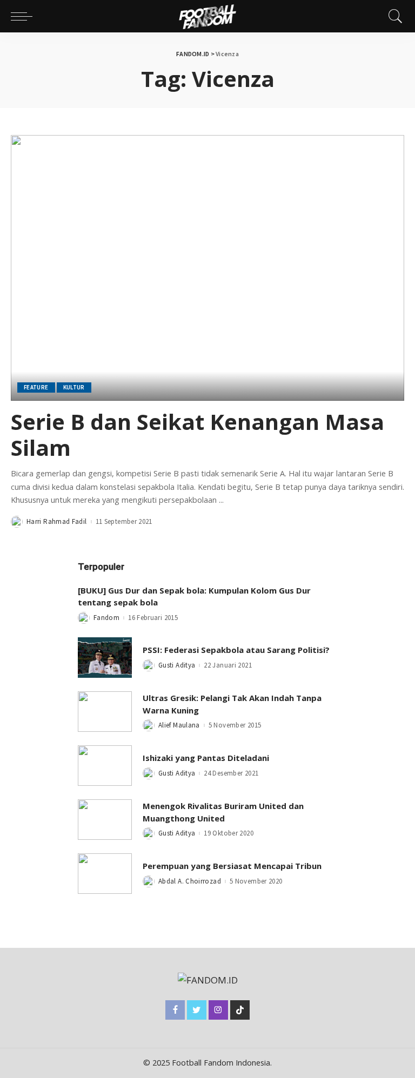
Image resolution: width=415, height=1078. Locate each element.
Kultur (74, 387)
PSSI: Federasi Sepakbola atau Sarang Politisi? (236, 649)
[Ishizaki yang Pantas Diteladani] (105, 765)
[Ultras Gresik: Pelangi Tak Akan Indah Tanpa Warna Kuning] (105, 711)
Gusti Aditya (176, 665)
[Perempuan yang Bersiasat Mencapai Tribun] (105, 873)
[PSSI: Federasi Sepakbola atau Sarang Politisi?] (105, 657)
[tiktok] (240, 1010)
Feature (36, 387)
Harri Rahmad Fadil (56, 521)
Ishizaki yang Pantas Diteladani (206, 757)
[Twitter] (196, 1010)
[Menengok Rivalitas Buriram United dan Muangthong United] (105, 819)
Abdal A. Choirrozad (189, 881)
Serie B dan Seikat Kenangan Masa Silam (197, 434)
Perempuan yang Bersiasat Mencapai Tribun (232, 865)
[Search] (392, 16)
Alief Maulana (179, 725)
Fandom (106, 617)
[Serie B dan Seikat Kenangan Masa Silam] (207, 268)
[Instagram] (218, 1010)
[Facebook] (175, 1010)
